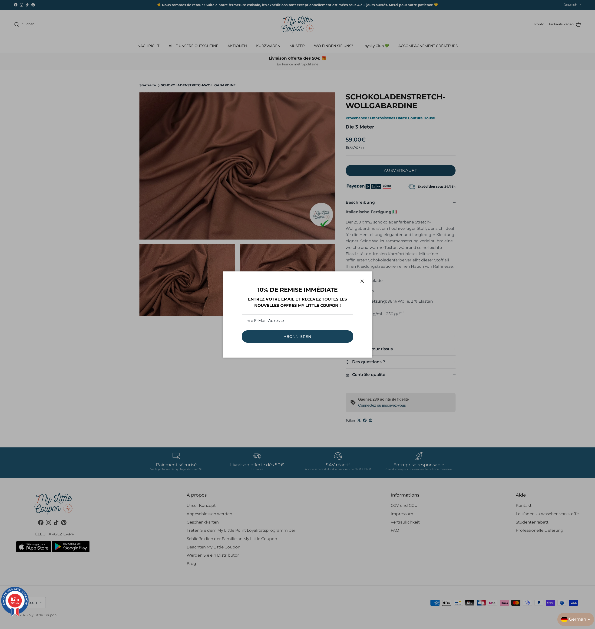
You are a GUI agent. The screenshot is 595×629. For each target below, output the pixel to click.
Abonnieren (297, 336)
